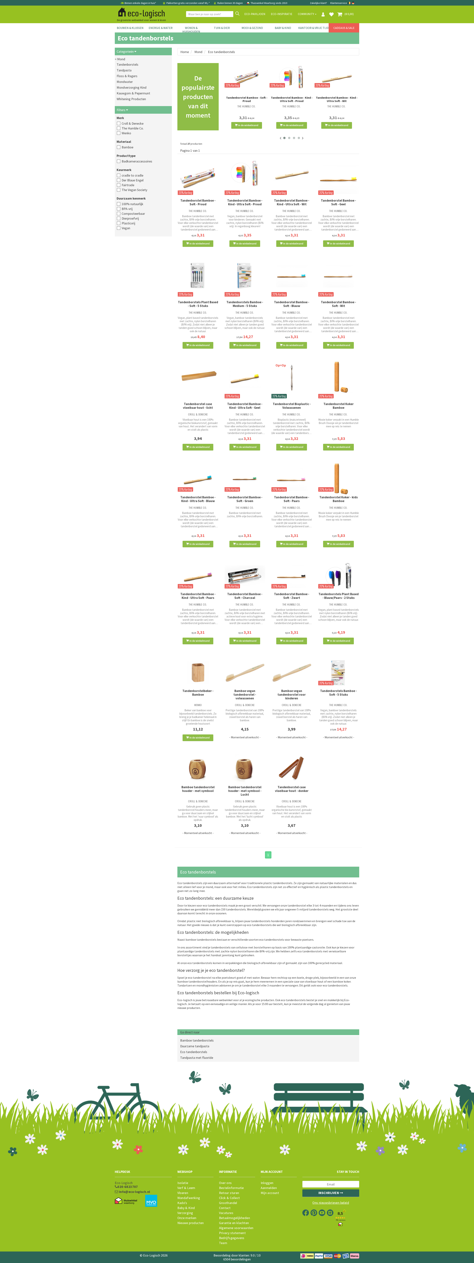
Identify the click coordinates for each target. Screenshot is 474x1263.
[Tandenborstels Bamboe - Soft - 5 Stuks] (338, 672)
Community (306, 14)
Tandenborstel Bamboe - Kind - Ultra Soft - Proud (292, 99)
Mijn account (270, 1193)
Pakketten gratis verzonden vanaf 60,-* (188, 3)
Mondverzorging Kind (131, 87)
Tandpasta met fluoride (196, 1057)
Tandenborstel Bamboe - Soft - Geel (338, 202)
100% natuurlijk (132, 204)
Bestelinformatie (231, 1188)
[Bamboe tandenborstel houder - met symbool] (198, 769)
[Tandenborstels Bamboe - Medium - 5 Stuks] (245, 275)
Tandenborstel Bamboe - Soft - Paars (291, 499)
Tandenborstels (127, 64)
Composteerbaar (133, 214)
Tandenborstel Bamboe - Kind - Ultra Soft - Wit (337, 99)
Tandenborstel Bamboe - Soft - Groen (244, 499)
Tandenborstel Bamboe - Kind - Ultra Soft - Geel (244, 406)
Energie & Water (161, 28)
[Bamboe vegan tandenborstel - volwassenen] (245, 672)
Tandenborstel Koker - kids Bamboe (338, 499)
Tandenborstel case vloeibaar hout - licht (198, 406)
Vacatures (226, 1213)
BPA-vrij (127, 209)
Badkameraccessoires (137, 161)
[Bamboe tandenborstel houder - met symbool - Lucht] (245, 769)
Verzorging (185, 1213)
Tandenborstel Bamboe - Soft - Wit (338, 304)
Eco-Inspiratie (281, 14)
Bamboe (127, 147)
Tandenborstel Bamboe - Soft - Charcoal (244, 596)
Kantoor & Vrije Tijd (313, 28)
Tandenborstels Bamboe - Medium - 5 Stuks (244, 304)
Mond (198, 52)
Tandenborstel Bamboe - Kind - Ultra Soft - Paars (198, 596)
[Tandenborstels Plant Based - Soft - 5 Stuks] (198, 275)
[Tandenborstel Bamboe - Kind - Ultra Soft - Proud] (292, 77)
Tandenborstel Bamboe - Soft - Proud (246, 99)
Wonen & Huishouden (191, 29)
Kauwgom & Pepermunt (133, 93)
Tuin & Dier (222, 28)
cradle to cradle (132, 175)
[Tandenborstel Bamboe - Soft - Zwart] (291, 575)
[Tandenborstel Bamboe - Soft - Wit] (338, 275)
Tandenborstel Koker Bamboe (338, 406)
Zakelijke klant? (318, 3)
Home (184, 52)
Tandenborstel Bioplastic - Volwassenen (292, 406)
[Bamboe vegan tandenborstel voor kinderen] (291, 672)
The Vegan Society (134, 190)
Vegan (126, 228)
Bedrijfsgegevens (231, 1238)
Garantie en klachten (234, 1223)
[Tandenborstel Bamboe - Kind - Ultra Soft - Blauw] (198, 479)
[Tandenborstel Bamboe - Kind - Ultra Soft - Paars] (198, 575)
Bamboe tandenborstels (197, 1040)
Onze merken (186, 1218)
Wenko (126, 133)
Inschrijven (329, 1193)
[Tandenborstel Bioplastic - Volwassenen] (291, 377)
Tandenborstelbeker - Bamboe (197, 693)
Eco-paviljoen (254, 14)
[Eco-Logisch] (140, 12)
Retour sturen (229, 1193)
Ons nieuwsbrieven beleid (330, 1203)
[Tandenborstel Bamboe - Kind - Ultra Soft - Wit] (337, 77)
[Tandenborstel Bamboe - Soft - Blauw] (291, 275)
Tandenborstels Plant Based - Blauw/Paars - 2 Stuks (338, 596)
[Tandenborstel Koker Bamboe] (338, 377)
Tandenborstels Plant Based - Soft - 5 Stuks (198, 304)
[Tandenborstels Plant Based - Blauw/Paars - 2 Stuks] (338, 575)
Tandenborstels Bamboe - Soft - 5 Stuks (338, 693)
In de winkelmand (248, 125)
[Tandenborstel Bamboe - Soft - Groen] (245, 479)
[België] (349, 3)
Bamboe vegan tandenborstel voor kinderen (292, 694)
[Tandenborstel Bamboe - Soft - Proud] (247, 77)
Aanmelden (269, 1188)
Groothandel (228, 1203)
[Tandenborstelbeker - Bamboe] (198, 672)
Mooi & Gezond (252, 28)
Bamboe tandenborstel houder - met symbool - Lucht (244, 791)
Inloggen (267, 1183)
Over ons (225, 1183)
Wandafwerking (188, 1198)
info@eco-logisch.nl (134, 1192)
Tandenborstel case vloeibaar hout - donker (291, 789)
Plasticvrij (128, 223)
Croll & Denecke (132, 123)
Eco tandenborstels (193, 1052)
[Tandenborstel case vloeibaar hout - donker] (291, 769)
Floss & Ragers (127, 76)
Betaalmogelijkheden (234, 1218)
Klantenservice (338, 3)
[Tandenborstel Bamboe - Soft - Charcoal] (245, 575)
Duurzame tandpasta (194, 1046)
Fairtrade (128, 185)
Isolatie (182, 1183)
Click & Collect (229, 1198)
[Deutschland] (353, 3)
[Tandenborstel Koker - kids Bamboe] (338, 479)
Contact (225, 1208)
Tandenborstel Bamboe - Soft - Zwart (291, 596)
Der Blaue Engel (132, 180)
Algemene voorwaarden (236, 1228)
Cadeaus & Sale (344, 28)
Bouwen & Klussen (130, 28)
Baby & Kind (283, 28)
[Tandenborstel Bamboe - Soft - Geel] (338, 178)
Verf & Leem (186, 1188)
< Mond (120, 59)
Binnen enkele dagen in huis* (140, 3)
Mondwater (125, 82)
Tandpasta (124, 70)
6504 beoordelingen (237, 1259)
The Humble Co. (133, 128)
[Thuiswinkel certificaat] (126, 1200)
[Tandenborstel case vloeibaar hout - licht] (198, 377)
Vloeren (182, 1193)
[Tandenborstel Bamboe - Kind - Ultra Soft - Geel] (245, 377)
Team (223, 1243)
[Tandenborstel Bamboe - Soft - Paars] (291, 479)
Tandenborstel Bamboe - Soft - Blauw (291, 304)
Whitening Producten (131, 99)
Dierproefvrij (130, 218)
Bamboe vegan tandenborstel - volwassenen (244, 694)
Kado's (182, 1203)
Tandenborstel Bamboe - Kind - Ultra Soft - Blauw (198, 499)
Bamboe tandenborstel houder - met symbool (198, 789)
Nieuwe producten (190, 1223)
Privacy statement (232, 1233)
